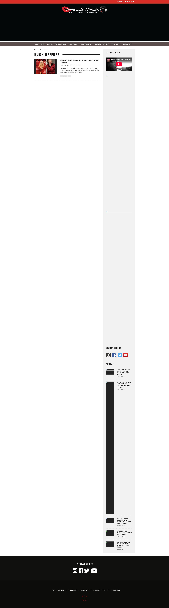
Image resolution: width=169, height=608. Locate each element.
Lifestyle (50, 44)
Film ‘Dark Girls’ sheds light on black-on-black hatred (123, 372)
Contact (116, 590)
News (42, 44)
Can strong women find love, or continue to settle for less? (124, 384)
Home (37, 44)
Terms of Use (85, 590)
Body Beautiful (74, 44)
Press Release (64, 65)
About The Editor (102, 590)
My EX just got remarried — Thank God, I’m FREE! (124, 532)
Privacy (73, 590)
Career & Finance (60, 44)
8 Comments (120, 377)
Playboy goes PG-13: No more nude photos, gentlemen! (80, 61)
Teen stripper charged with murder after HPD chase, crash (124, 520)
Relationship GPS (86, 44)
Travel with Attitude (102, 44)
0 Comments (63, 76)
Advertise (62, 590)
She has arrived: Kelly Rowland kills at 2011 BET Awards (123, 544)
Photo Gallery (127, 44)
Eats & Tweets (115, 44)
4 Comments (120, 537)
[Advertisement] (84, 29)
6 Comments (120, 389)
